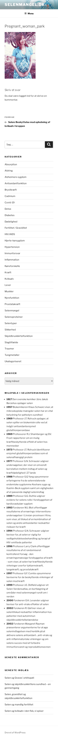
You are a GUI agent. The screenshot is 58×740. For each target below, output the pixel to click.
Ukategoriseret (13, 361)
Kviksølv (9, 278)
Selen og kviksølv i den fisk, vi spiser (24, 711)
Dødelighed (11, 221)
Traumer (9, 348)
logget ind (24, 96)
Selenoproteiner (14, 317)
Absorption (11, 164)
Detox (8, 208)
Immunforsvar (12, 253)
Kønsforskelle (12, 266)
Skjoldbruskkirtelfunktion (19, 336)
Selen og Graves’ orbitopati (19, 677)
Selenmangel (12, 310)
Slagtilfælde (11, 342)
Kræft (8, 272)
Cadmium (10, 196)
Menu (31, 13)
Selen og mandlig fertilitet (19, 704)
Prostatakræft (12, 304)
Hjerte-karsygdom (15, 240)
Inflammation (12, 259)
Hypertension (12, 247)
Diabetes (10, 215)
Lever (8, 285)
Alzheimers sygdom (15, 177)
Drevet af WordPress (15, 732)
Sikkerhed (10, 329)
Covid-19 (10, 202)
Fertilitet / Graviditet (16, 227)
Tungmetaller (12, 355)
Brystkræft (11, 189)
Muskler (9, 291)
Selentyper (11, 323)
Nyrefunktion (12, 297)
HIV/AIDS (10, 234)
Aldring (9, 170)
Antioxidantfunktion (16, 183)
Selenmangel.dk (25, 4)
